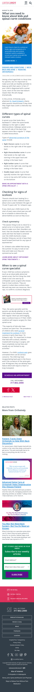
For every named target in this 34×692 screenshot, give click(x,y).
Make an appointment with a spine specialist (15, 185)
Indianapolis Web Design (15, 668)
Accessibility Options (18, 659)
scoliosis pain (22, 352)
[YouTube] (16, 655)
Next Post (27, 396)
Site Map (17, 650)
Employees (17, 631)
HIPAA (17, 648)
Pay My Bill (14, 590)
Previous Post (8, 396)
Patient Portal (15, 594)
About (17, 626)
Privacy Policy (17, 642)
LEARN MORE (10, 61)
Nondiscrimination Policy (17, 645)
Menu (25, 4)
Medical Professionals (17, 617)
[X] (12, 654)
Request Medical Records (19, 598)
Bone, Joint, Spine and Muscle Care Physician (17, 678)
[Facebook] (8, 654)
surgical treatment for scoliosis (13, 332)
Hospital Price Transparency (17, 640)
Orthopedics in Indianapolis (17, 674)
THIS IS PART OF (17, 75)
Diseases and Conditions (13, 67)
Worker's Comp (17, 622)
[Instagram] (21, 654)
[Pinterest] (25, 654)
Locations (17, 635)
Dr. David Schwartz (17, 101)
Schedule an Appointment (17, 375)
